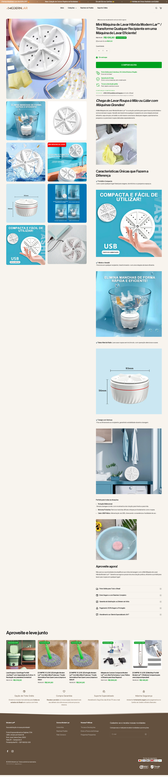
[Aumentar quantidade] (107, 50)
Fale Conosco (61, 735)
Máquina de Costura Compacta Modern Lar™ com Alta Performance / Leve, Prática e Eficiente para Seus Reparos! (115, 675)
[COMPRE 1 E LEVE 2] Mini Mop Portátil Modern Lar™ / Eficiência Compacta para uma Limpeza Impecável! (146, 675)
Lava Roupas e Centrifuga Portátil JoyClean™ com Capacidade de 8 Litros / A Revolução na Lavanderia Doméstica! (20, 675)
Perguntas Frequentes (88, 735)
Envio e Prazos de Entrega (90, 731)
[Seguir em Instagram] (12, 751)
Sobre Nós (60, 727)
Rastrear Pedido (62, 731)
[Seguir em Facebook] (7, 751)
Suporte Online (102, 8)
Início (62, 8)
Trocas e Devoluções (88, 727)
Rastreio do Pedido (87, 8)
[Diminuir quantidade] (99, 50)
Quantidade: (100, 46)
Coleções (71, 8)
